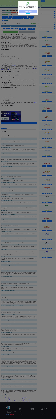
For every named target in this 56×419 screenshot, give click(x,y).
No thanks (28, 13)
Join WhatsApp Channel (28, 11)
